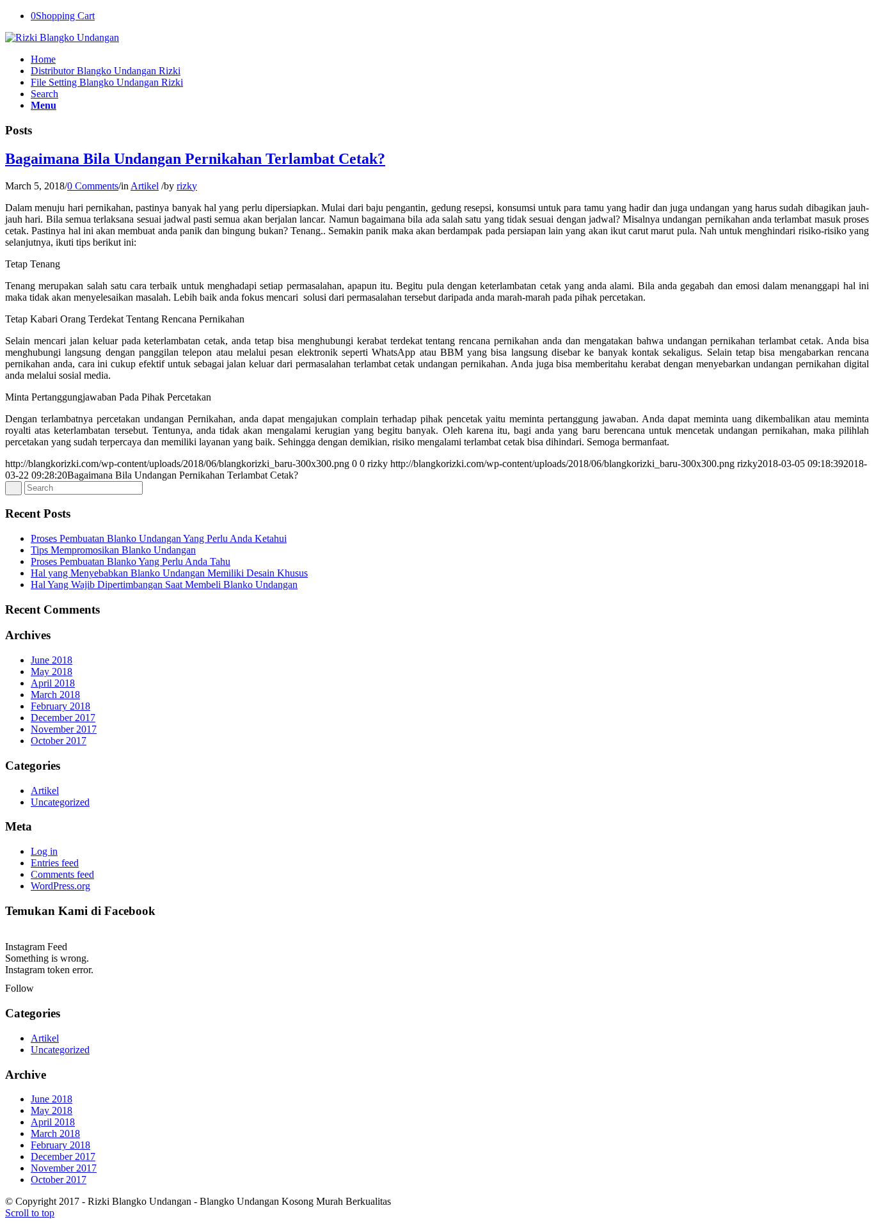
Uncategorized (60, 802)
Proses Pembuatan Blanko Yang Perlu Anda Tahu (130, 561)
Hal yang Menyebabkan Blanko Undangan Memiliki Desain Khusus (169, 573)
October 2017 (58, 740)
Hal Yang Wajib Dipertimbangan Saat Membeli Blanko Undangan (164, 584)
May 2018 (51, 671)
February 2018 (60, 706)
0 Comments (92, 185)
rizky (187, 185)
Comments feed (62, 874)
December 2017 (63, 717)
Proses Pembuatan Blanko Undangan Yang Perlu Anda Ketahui (159, 538)
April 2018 (53, 683)
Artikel (145, 185)
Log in (44, 851)
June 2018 (51, 660)
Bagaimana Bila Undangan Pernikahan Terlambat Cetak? (195, 158)
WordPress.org (60, 885)
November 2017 (64, 729)
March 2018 (55, 694)
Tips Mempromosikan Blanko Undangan (113, 549)
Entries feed (55, 862)
